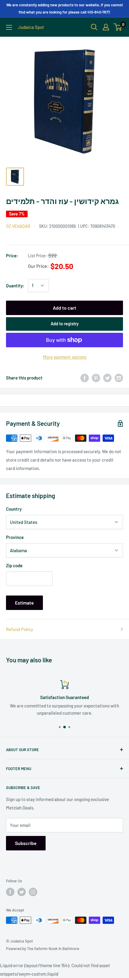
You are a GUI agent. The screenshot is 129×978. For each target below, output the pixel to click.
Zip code (14, 565)
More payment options (64, 357)
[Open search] (94, 27)
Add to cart (64, 308)
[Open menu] (9, 27)
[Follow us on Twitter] (21, 892)
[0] (118, 27)
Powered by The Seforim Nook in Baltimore (42, 948)
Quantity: (15, 285)
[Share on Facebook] (84, 377)
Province (15, 537)
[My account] (106, 27)
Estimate (24, 602)
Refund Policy (19, 629)
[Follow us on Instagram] (33, 892)
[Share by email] (119, 377)
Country (14, 509)
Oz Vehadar (18, 226)
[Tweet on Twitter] (107, 377)
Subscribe (26, 843)
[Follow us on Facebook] (10, 892)
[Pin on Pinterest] (96, 377)
